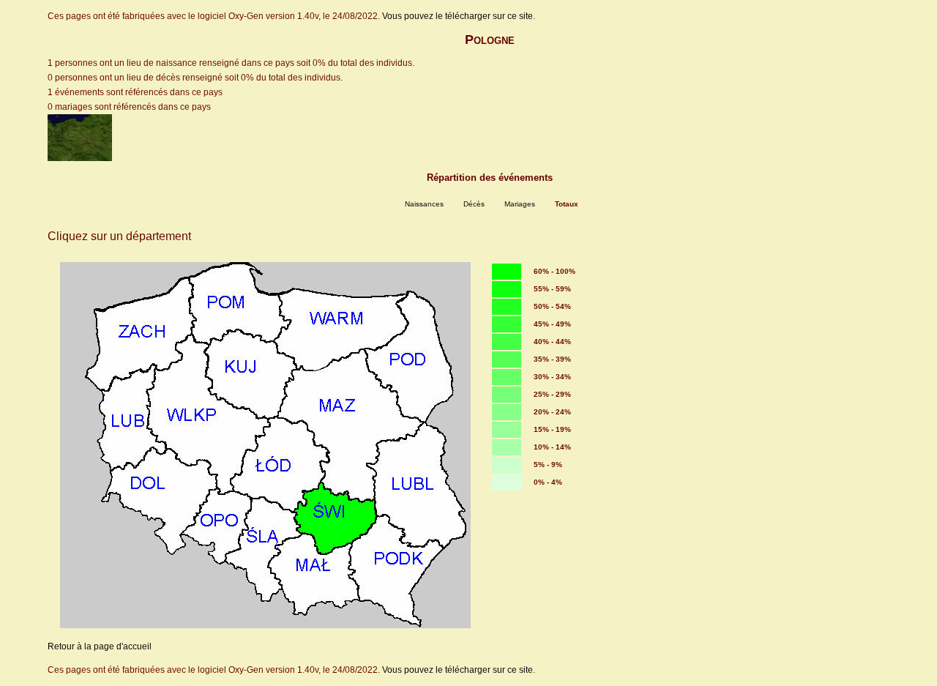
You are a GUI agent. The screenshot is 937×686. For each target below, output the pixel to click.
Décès (474, 204)
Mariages (519, 204)
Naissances (424, 204)
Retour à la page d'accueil (100, 646)
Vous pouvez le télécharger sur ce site (457, 16)
